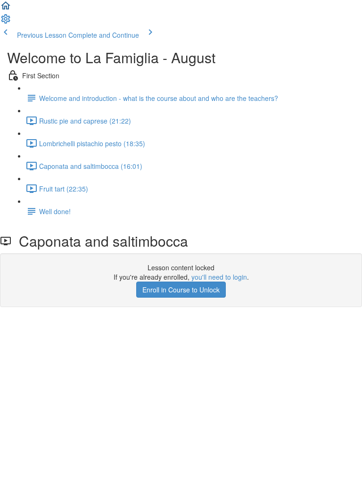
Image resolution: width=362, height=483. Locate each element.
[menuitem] (5, 21)
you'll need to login (219, 277)
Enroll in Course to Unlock (181, 289)
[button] (5, 8)
